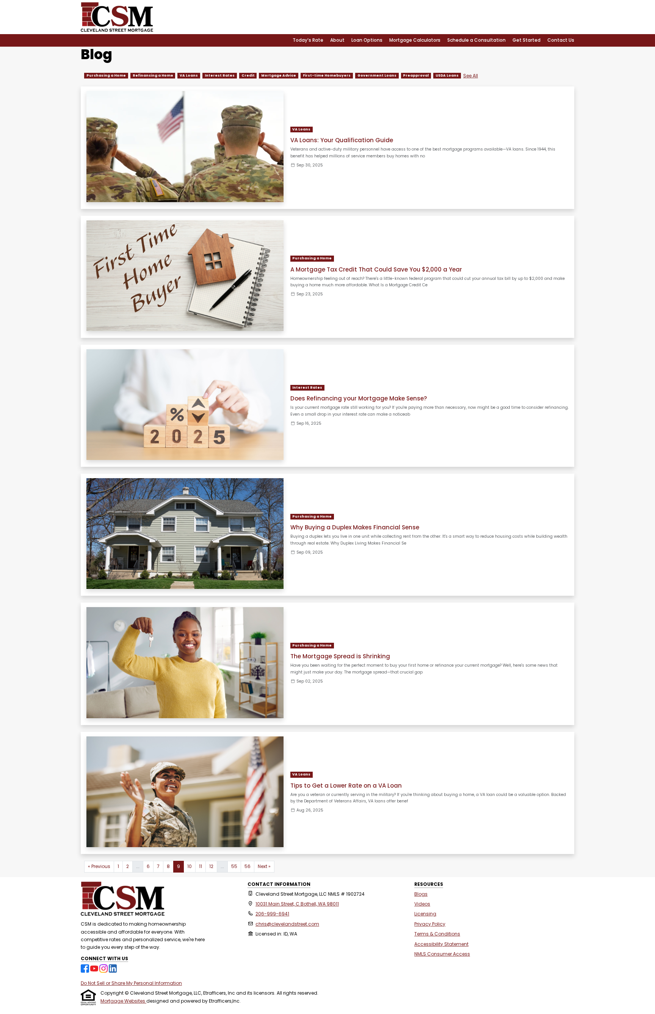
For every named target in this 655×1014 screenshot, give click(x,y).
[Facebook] (85, 968)
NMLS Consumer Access (442, 954)
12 (211, 866)
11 (200, 866)
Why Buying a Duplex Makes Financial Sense (354, 527)
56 (247, 866)
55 (234, 866)
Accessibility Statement (441, 944)
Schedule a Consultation (476, 40)
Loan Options (366, 40)
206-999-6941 (272, 913)
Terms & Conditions (437, 934)
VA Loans (189, 75)
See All (470, 75)
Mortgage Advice (278, 75)
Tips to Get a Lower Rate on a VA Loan (346, 786)
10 (189, 866)
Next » (264, 866)
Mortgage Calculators (414, 40)
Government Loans (376, 75)
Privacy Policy (429, 924)
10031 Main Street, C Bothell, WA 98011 (297, 904)
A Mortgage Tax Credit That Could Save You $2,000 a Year (376, 269)
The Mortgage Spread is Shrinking (340, 656)
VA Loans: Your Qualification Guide (341, 140)
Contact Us (560, 40)
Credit (248, 75)
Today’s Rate (308, 40)
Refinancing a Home (153, 75)
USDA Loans (447, 75)
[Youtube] (95, 968)
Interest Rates (220, 75)
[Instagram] (104, 968)
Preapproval (416, 75)
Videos (422, 904)
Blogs (421, 894)
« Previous (99, 866)
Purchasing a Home (106, 75)
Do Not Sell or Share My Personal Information (131, 983)
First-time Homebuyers (327, 75)
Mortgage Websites (123, 1001)
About (337, 40)
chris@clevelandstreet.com (287, 924)
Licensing (425, 913)
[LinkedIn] (113, 968)
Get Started (526, 40)
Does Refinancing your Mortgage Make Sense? (358, 398)
